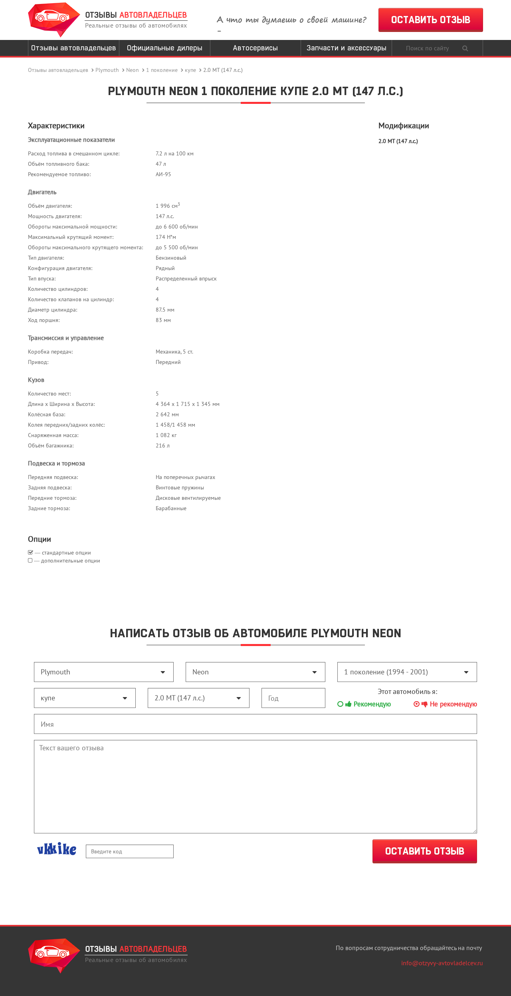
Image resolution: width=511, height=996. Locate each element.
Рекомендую (371, 704)
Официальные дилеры (164, 48)
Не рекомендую (452, 704)
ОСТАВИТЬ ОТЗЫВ (430, 20)
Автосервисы (255, 48)
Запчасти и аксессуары (346, 48)
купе (190, 70)
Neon (132, 70)
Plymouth (107, 70)
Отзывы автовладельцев (73, 48)
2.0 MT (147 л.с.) (398, 141)
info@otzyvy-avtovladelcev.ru (442, 963)
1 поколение (162, 70)
